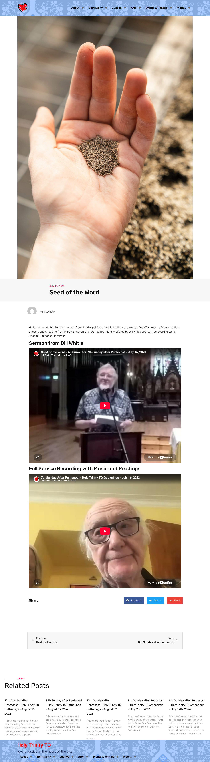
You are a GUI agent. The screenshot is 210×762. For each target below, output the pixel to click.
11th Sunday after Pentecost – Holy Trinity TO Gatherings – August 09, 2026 (64, 705)
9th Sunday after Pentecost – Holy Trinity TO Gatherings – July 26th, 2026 (146, 705)
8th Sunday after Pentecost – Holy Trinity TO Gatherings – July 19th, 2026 (187, 705)
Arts (133, 8)
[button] (134, 600)
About (75, 8)
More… (181, 8)
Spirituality (96, 8)
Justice (117, 8)
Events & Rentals (157, 8)
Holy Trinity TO (34, 745)
